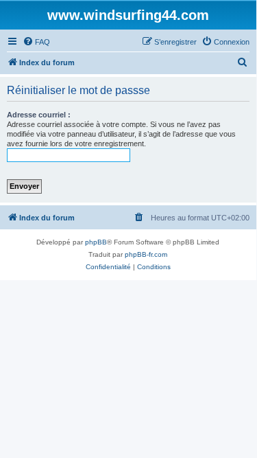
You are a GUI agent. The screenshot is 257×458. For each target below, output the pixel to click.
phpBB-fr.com (146, 254)
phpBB (96, 242)
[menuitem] (36, 42)
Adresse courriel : (39, 115)
